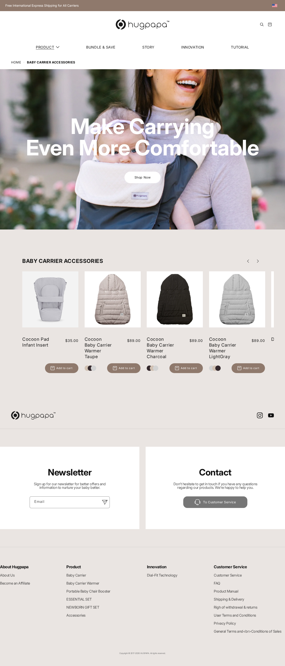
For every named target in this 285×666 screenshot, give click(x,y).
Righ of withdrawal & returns (235, 607)
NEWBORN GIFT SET (82, 607)
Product (73, 567)
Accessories (76, 615)
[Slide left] (248, 261)
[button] (47, 47)
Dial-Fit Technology (162, 575)
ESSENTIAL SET (79, 599)
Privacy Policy (225, 623)
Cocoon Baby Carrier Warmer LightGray (222, 348)
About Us (7, 575)
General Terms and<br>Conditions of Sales (247, 631)
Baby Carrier (76, 575)
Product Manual (226, 591)
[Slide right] (258, 261)
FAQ (217, 583)
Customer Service (230, 567)
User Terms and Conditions (235, 615)
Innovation (157, 567)
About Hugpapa (14, 567)
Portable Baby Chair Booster (88, 591)
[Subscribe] (105, 502)
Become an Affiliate (15, 583)
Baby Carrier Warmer (82, 583)
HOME (16, 62)
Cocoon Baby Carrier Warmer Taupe (98, 348)
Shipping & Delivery (229, 599)
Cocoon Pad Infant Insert (35, 342)
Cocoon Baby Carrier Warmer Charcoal (160, 348)
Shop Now (142, 177)
